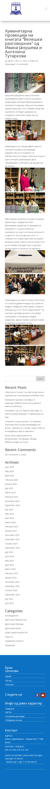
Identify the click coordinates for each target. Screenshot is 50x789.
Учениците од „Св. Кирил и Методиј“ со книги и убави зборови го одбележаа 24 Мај (24, 413)
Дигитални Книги (13, 628)
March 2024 (10, 522)
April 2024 (9, 518)
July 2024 (9, 509)
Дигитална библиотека (16, 619)
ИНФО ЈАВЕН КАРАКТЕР (16, 632)
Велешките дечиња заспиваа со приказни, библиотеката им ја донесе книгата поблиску (23, 403)
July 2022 (9, 599)
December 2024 (12, 501)
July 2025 (9, 488)
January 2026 (11, 484)
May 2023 (9, 560)
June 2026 (9, 467)
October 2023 (11, 543)
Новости (34, 61)
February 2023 (11, 573)
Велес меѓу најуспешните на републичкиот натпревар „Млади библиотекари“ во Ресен (21, 438)
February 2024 (11, 526)
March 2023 (10, 569)
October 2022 (11, 590)
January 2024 (11, 530)
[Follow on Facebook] (37, 695)
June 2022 (9, 603)
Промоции (10, 64)
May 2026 (9, 471)
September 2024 (12, 505)
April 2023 (9, 565)
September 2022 (12, 594)
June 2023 (9, 556)
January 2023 (11, 577)
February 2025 (11, 497)
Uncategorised (11, 615)
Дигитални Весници (14, 624)
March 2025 (10, 492)
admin (10, 61)
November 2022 (12, 586)
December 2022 (12, 582)
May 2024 (9, 514)
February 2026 (11, 480)
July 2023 (9, 552)
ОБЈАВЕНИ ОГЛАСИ (14, 641)
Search (40, 378)
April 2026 (9, 475)
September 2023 (12, 547)
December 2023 (12, 535)
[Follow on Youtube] (43, 695)
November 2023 (12, 539)
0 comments (22, 64)
